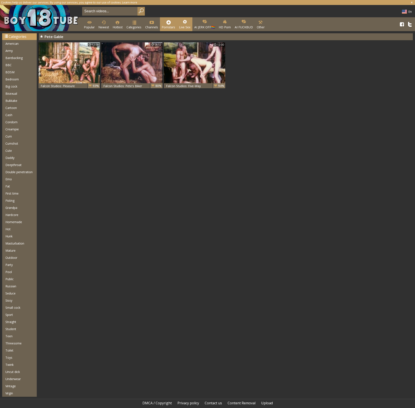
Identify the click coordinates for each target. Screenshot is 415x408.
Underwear (13, 379)
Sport (9, 315)
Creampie (12, 129)
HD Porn (225, 27)
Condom (11, 122)
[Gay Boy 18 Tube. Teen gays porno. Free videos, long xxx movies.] (40, 18)
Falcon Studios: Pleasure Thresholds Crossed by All (70, 86)
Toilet (9, 350)
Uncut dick (12, 372)
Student (10, 329)
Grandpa (11, 208)
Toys (8, 357)
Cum (8, 136)
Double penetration (19, 172)
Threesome (13, 343)
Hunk (9, 236)
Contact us (213, 403)
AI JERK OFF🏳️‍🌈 (204, 27)
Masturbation (14, 243)
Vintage (10, 386)
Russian (10, 286)
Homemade (13, 222)
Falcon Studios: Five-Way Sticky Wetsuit (195, 86)
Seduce (10, 293)
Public (9, 279)
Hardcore (11, 215)
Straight (10, 322)
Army (9, 51)
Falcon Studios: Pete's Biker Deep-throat (132, 86)
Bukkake (11, 101)
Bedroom (12, 79)
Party (9, 265)
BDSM (9, 72)
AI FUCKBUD (244, 27)
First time (12, 193)
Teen (9, 336)
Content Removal (241, 403)
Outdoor (11, 258)
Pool (8, 272)
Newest (104, 27)
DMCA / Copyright (157, 403)
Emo (8, 179)
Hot (8, 229)
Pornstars (168, 27)
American (12, 44)
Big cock (11, 86)
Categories (133, 27)
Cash (8, 115)
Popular (89, 27)
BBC (8, 65)
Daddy (9, 158)
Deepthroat (13, 165)
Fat (7, 186)
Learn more (129, 2)
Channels (151, 27)
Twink (9, 365)
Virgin (9, 393)
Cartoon (11, 108)
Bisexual (11, 93)
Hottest (118, 27)
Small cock (12, 308)
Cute (8, 151)
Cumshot (11, 143)
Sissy (8, 300)
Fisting (9, 200)
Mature (10, 250)
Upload (267, 403)
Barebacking (14, 58)
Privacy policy (188, 403)
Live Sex (184, 27)
